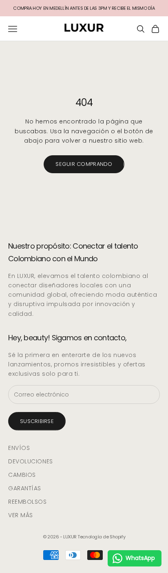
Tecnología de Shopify (101, 536)
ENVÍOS (19, 448)
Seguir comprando (83, 164)
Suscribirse (37, 421)
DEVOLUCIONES (30, 461)
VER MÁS (20, 515)
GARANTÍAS (24, 488)
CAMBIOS (22, 475)
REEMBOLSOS (27, 502)
